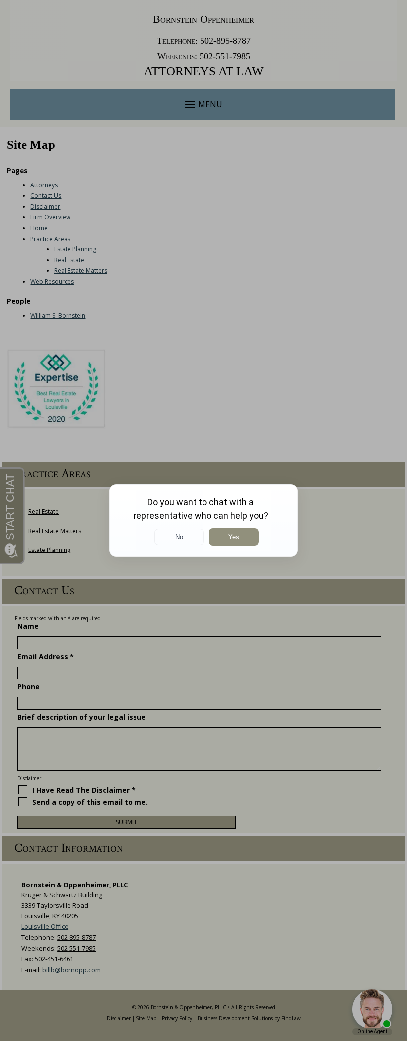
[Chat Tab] (203, 520)
